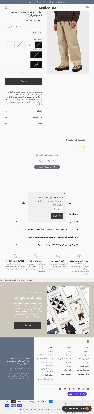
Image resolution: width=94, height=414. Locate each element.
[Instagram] (74, 389)
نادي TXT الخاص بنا (64, 359)
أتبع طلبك (85, 362)
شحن (87, 355)
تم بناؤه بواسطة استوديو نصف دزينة (77, 412)
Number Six (23, 409)
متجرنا (40, 123)
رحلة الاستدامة (66, 355)
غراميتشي (33, 94)
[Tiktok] (83, 389)
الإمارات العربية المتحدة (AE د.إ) (75, 404)
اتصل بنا (86, 351)
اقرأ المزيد (38, 104)
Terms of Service (19, 378)
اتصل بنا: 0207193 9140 (46, 355)
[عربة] (8, 7)
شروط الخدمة (66, 374)
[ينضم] (7, 368)
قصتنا (69, 351)
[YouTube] (60, 389)
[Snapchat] (70, 389)
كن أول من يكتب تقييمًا (47, 167)
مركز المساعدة (83, 374)
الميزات (39, 111)
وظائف (68, 366)
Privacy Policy (24, 376)
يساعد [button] (87, 347)
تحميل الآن (27, 325)
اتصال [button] (51, 347)
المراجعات (67, 370)
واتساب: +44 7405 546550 (45, 359)
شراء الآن (23, 81)
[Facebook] (88, 389)
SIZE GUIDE (37, 33)
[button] (77, 409)
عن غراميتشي (37, 117)
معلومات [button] (68, 347)
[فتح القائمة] (85, 7)
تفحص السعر (84, 366)
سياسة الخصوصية (82, 370)
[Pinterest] (79, 389)
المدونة (68, 362)
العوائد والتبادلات (83, 359)
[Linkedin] (65, 389)
